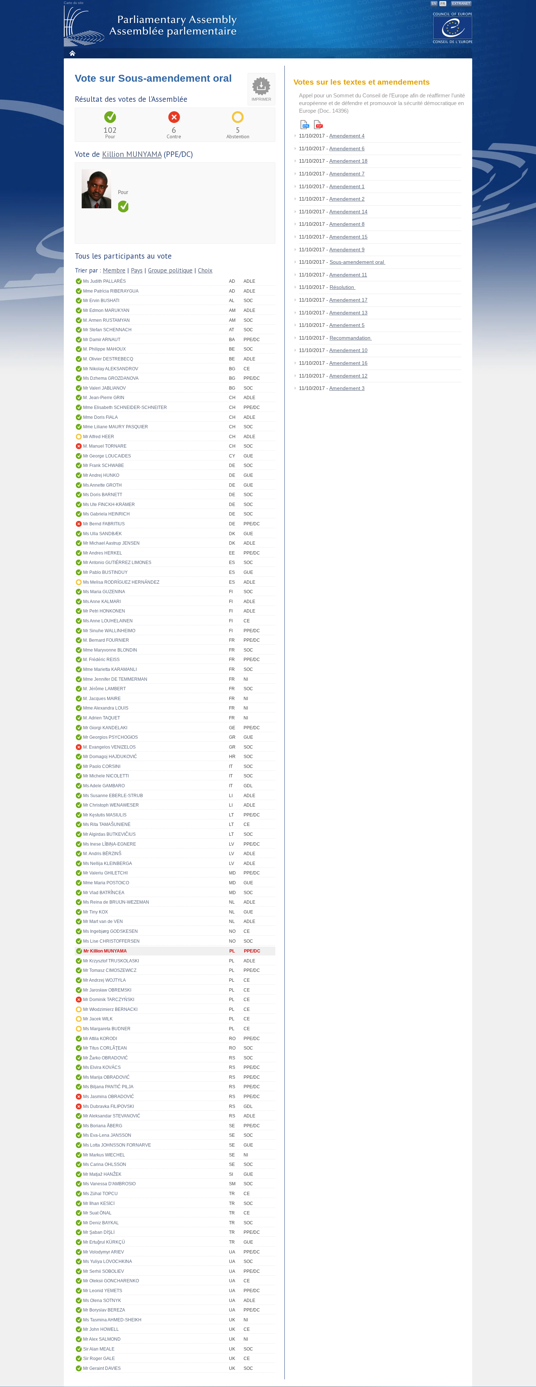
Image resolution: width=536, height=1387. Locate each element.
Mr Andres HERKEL (102, 553)
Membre (114, 270)
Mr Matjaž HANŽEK (102, 1174)
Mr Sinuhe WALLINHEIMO (109, 630)
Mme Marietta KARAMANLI (110, 669)
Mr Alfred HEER (98, 436)
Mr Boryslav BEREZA (104, 1310)
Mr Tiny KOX (95, 912)
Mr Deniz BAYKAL (101, 1222)
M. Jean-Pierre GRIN (103, 397)
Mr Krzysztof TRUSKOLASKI (111, 960)
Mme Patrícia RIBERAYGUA (111, 291)
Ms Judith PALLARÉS (104, 281)
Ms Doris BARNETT (102, 494)
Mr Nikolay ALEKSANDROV (110, 368)
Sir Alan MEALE (98, 1349)
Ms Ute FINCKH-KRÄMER (109, 504)
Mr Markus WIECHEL (104, 1155)
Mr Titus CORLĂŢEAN (105, 1048)
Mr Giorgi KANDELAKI (105, 727)
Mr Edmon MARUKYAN (106, 310)
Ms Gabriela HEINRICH (106, 514)
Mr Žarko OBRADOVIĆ (105, 1057)
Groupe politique (170, 270)
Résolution (343, 287)
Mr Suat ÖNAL (97, 1213)
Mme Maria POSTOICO (106, 882)
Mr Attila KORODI (100, 1038)
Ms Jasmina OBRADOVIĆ (108, 1096)
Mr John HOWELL (101, 1329)
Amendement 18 (348, 161)
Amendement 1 (347, 186)
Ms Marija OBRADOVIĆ (106, 1077)
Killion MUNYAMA (132, 154)
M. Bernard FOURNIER (106, 640)
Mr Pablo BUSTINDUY (105, 572)
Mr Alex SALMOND (102, 1339)
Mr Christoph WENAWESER (111, 805)
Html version (304, 124)
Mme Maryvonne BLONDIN (110, 650)
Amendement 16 (348, 363)
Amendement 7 (347, 174)
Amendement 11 (348, 275)
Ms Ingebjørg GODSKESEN (110, 931)
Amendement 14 (348, 212)
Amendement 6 (347, 148)
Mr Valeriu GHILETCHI (105, 873)
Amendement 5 (347, 325)
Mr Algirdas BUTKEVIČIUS (109, 834)
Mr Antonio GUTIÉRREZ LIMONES (117, 562)
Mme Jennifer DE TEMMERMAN (115, 679)
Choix (205, 270)
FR (442, 3)
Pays (137, 270)
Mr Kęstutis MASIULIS (105, 815)
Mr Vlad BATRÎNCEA (103, 892)
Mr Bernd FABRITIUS (104, 523)
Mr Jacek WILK (98, 1018)
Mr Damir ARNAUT (101, 339)
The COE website (453, 27)
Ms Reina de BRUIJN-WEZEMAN (116, 902)
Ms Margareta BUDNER (107, 1028)
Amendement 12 (348, 376)
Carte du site (73, 3)
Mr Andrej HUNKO (101, 475)
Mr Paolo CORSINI (101, 766)
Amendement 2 (347, 199)
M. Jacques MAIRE (102, 698)
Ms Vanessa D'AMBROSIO (109, 1183)
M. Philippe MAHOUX (104, 349)
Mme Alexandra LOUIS (105, 708)
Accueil (72, 53)
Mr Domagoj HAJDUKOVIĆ (110, 756)
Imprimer (261, 99)
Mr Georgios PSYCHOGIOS (110, 737)
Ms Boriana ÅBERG (102, 1125)
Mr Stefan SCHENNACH (107, 329)
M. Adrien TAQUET (101, 717)
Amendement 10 (348, 350)
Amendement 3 (347, 388)
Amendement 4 (347, 136)
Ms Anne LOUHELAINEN (108, 620)
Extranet (461, 3)
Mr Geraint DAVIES (102, 1368)
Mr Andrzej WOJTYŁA (104, 980)
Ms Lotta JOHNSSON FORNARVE (117, 1145)
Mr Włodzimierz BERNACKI (110, 1009)
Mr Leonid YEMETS (102, 1290)
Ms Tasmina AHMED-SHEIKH (112, 1319)
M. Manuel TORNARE (105, 446)
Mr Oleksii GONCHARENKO (111, 1280)
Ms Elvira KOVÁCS (102, 1067)
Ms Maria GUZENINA (104, 591)
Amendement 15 (348, 237)
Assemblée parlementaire (152, 26)
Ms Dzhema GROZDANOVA (111, 378)
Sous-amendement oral (357, 262)
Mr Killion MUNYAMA (105, 951)
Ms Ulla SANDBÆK (102, 533)
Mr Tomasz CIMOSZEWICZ (109, 970)
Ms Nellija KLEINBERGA (107, 863)
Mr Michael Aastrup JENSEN (111, 543)
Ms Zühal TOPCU (100, 1193)
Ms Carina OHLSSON (104, 1164)
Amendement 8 (347, 224)
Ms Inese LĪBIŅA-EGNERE (109, 844)
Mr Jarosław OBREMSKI (107, 990)
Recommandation (351, 338)
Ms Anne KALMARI (102, 601)
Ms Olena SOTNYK (102, 1300)
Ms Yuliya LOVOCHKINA (107, 1261)
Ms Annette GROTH (102, 485)
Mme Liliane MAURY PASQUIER (115, 426)
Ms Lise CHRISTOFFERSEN (111, 941)
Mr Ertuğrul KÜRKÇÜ (104, 1242)
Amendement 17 (348, 300)
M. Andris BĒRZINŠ (102, 853)
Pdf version (318, 124)
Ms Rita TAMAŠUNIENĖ (107, 824)
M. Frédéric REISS (101, 659)
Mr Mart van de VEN (103, 921)
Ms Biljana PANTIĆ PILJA (108, 1086)
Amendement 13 (348, 313)
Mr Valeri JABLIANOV (104, 388)
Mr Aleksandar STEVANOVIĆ (111, 1116)
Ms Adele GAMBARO (104, 785)
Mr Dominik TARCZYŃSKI (108, 999)
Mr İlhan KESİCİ (98, 1203)
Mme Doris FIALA (100, 417)
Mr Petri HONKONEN (104, 611)
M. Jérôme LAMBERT (104, 688)
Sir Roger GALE (99, 1358)
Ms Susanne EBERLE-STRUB (113, 795)
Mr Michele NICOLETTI (106, 776)
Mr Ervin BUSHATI (101, 300)
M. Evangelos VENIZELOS (109, 747)
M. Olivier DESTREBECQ (108, 359)
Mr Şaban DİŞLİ (98, 1232)
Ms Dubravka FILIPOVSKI (108, 1106)
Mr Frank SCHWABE (103, 465)
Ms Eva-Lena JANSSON (107, 1135)
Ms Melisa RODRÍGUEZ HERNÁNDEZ (121, 582)
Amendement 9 (347, 249)
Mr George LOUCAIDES (107, 456)
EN (434, 3)
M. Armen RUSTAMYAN (106, 320)
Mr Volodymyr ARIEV (103, 1252)
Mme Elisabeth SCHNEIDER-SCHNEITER (125, 407)
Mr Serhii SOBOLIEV (103, 1271)
